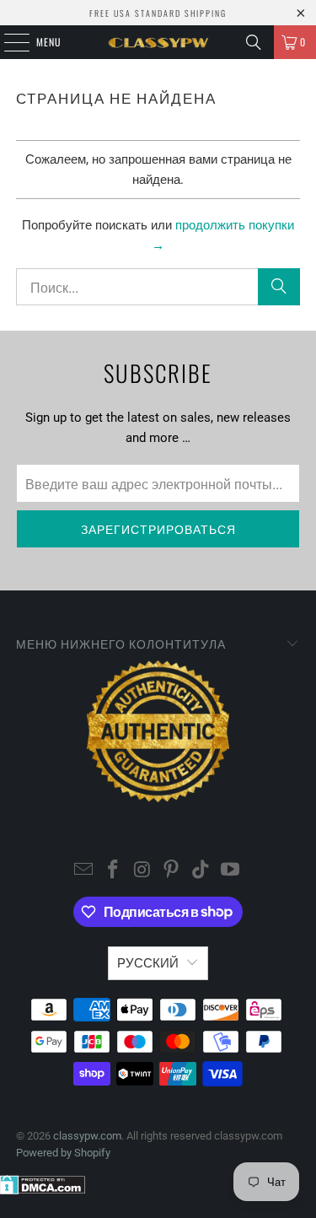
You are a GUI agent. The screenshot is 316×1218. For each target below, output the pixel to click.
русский (148, 963)
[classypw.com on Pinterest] (172, 871)
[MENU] (7, 42)
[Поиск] (254, 42)
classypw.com (87, 1135)
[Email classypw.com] (84, 871)
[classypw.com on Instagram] (142, 871)
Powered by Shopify (63, 1152)
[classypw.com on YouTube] (230, 871)
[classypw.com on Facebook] (113, 871)
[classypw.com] (158, 42)
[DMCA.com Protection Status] (42, 1190)
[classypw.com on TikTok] (201, 871)
